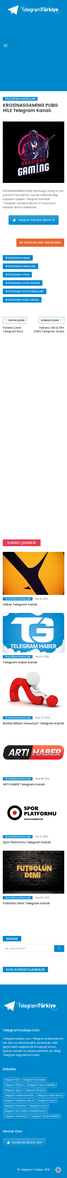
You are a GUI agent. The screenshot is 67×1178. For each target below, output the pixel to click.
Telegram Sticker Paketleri (45, 1116)
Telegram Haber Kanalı (20, 662)
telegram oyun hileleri (24, 283)
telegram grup (13, 1090)
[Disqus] (33, 391)
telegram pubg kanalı (23, 300)
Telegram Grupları (35, 1090)
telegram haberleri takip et (19, 1100)
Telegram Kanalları (20, 99)
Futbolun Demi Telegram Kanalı (26, 903)
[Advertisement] (33, 52)
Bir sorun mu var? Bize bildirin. (40, 242)
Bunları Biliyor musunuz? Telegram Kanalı (33, 723)
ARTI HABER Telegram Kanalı (24, 784)
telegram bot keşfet (34, 1079)
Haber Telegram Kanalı (20, 604)
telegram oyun (18, 274)
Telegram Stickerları (16, 1116)
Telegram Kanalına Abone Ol (36, 220)
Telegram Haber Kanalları (19, 1095)
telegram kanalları (22, 266)
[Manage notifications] (58, 1170)
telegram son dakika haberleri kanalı (25, 1111)
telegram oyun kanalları (26, 291)
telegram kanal (19, 258)
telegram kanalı (39, 1105)
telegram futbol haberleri (41, 1084)
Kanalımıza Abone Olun (27, 1142)
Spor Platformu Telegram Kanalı (27, 842)
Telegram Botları (14, 1084)
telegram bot (12, 1079)
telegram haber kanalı (50, 1095)
